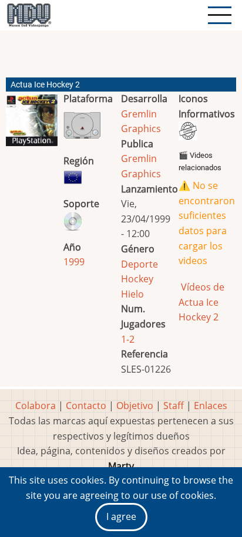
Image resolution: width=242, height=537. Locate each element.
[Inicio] (29, 15)
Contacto (86, 405)
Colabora (35, 405)
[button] (32, 125)
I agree (121, 516)
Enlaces (210, 405)
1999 (74, 261)
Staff (173, 405)
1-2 (128, 339)
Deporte (139, 264)
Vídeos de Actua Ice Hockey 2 (201, 302)
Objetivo (134, 405)
